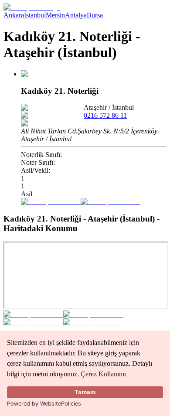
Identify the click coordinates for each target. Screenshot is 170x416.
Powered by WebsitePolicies (44, 403)
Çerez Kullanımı (103, 374)
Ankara (13, 15)
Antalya (76, 15)
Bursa (95, 15)
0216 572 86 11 (105, 115)
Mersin (55, 15)
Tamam (85, 392)
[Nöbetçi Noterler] (31, 7)
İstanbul (35, 15)
